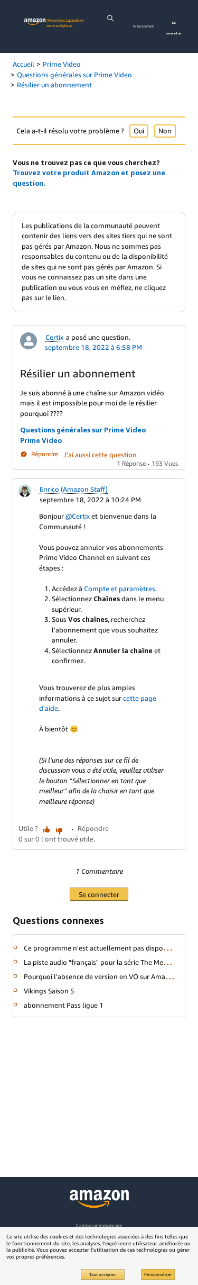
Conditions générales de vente (98, 1225)
